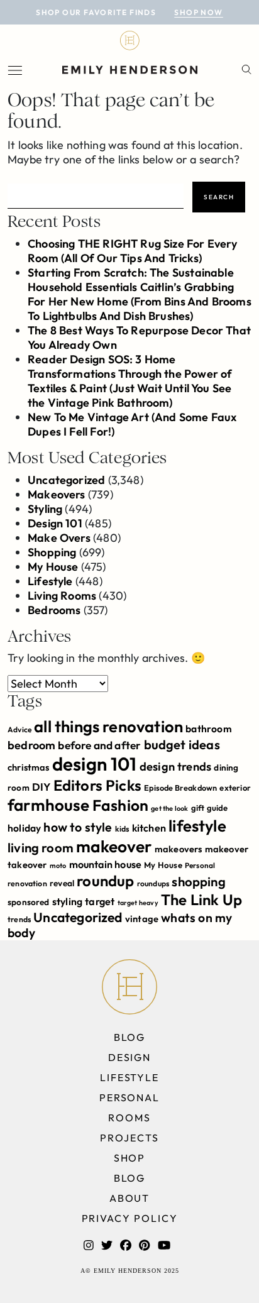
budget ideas (182, 744)
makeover (114, 846)
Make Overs (59, 538)
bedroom (31, 745)
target (99, 901)
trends (19, 919)
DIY (41, 786)
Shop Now (198, 12)
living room (41, 847)
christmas (29, 767)
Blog (130, 1037)
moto (58, 865)
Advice (19, 729)
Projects (129, 1137)
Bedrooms (54, 610)
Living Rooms (62, 595)
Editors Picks (97, 785)
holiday (24, 828)
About (129, 1198)
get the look (169, 808)
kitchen (149, 828)
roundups (153, 883)
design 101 (94, 764)
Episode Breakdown (180, 788)
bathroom (208, 728)
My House (53, 566)
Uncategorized (66, 480)
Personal (200, 865)
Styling (45, 509)
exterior (234, 788)
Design (130, 1057)
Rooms (129, 1117)
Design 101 (55, 523)
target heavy (138, 902)
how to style (77, 827)
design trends (175, 766)
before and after (99, 745)
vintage (141, 919)
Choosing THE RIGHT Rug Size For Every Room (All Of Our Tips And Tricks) (133, 250)
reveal (62, 883)
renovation (27, 883)
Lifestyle (50, 581)
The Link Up (201, 899)
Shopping (52, 552)
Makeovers (56, 494)
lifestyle (197, 825)
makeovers (178, 849)
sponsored (29, 902)
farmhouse (49, 804)
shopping (198, 881)
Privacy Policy (130, 1218)
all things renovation (108, 726)
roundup (105, 880)
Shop (130, 1158)
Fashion (120, 805)
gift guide (209, 808)
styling (67, 901)
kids (122, 828)
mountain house (105, 864)
